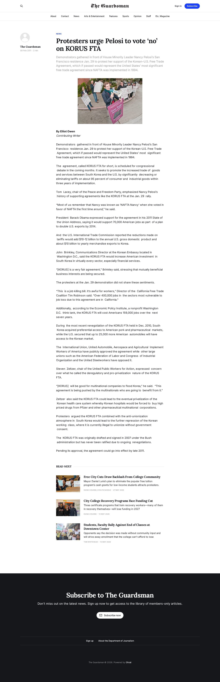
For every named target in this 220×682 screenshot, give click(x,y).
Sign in (178, 6)
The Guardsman (30, 46)
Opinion (137, 16)
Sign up (90, 640)
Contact (65, 16)
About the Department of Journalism (116, 640)
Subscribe (192, 6)
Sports (125, 16)
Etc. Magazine (162, 16)
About (53, 16)
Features (113, 16)
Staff (148, 16)
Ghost (129, 662)
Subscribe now (112, 615)
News (76, 16)
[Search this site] (21, 6)
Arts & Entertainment (94, 16)
